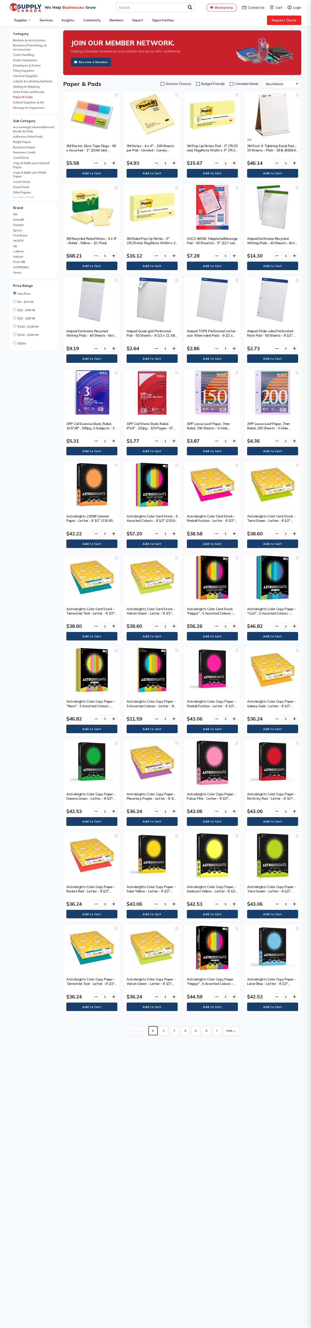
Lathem (18, 251)
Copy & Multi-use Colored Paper (31, 165)
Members (117, 20)
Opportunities (163, 20)
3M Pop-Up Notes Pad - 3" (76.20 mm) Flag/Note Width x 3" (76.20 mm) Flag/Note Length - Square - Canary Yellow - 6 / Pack (212, 152)
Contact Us (253, 7)
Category (20, 34)
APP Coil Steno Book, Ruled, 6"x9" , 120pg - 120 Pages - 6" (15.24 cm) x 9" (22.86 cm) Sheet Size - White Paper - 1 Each (151, 430)
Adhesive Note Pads (28, 136)
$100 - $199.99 (27, 326)
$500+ (21, 343)
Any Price (24, 293)
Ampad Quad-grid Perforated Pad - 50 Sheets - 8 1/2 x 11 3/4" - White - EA (151, 335)
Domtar (18, 225)
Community (92, 20)
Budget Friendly (213, 84)
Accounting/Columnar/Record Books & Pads (33, 129)
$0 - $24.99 (25, 302)
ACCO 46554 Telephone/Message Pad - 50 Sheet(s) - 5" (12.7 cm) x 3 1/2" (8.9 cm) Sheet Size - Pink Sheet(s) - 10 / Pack (212, 245)
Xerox (17, 272)
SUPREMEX (21, 267)
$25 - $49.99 (26, 310)
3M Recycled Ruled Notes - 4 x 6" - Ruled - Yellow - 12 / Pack (91, 240)
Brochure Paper (24, 147)
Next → (231, 1030)
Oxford (18, 256)
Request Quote (284, 20)
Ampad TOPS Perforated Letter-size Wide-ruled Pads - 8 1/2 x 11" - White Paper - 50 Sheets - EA (212, 338)
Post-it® (19, 262)
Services (46, 20)
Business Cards (24, 152)
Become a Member (93, 62)
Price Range (23, 286)
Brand (18, 208)
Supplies (20, 20)
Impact (137, 20)
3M (15, 214)
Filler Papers (22, 192)
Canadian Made (247, 84)
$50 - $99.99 (26, 318)
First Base (20, 235)
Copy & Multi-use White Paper (29, 174)
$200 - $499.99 (27, 335)
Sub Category (24, 121)
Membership (224, 7)
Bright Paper (22, 142)
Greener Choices (178, 84)
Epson (17, 230)
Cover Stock (21, 181)
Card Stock (20, 157)
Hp (15, 246)
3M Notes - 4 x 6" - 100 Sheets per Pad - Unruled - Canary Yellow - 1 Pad (150, 150)
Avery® (18, 219)
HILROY (18, 240)
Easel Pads (21, 187)
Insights (68, 20)
